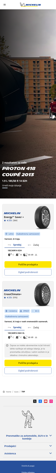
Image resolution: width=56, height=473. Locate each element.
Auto (16, 391)
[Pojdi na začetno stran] (30, 4)
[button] (14, 245)
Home (8, 391)
